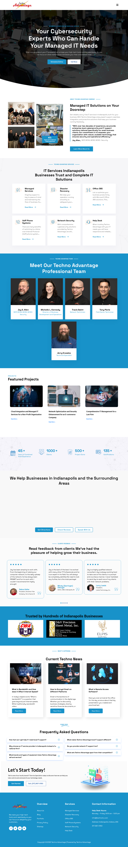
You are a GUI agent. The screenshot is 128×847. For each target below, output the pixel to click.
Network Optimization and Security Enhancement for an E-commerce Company (63, 414)
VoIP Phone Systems (73, 823)
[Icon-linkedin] (20, 828)
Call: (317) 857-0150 (35, 783)
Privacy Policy (42, 823)
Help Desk (68, 831)
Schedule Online (57, 62)
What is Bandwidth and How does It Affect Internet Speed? (25, 690)
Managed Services (72, 811)
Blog (38, 815)
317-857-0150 (97, 826)
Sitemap (40, 827)
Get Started (16, 783)
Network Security (71, 827)
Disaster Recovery (72, 815)
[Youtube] (24, 828)
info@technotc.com (100, 818)
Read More (29, 207)
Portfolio (40, 819)
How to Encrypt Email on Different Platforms (61, 690)
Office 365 (69, 819)
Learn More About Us (82, 149)
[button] (61, 603)
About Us (40, 811)
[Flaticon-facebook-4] (11, 828)
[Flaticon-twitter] (15, 828)
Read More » (14, 419)
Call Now (74, 62)
